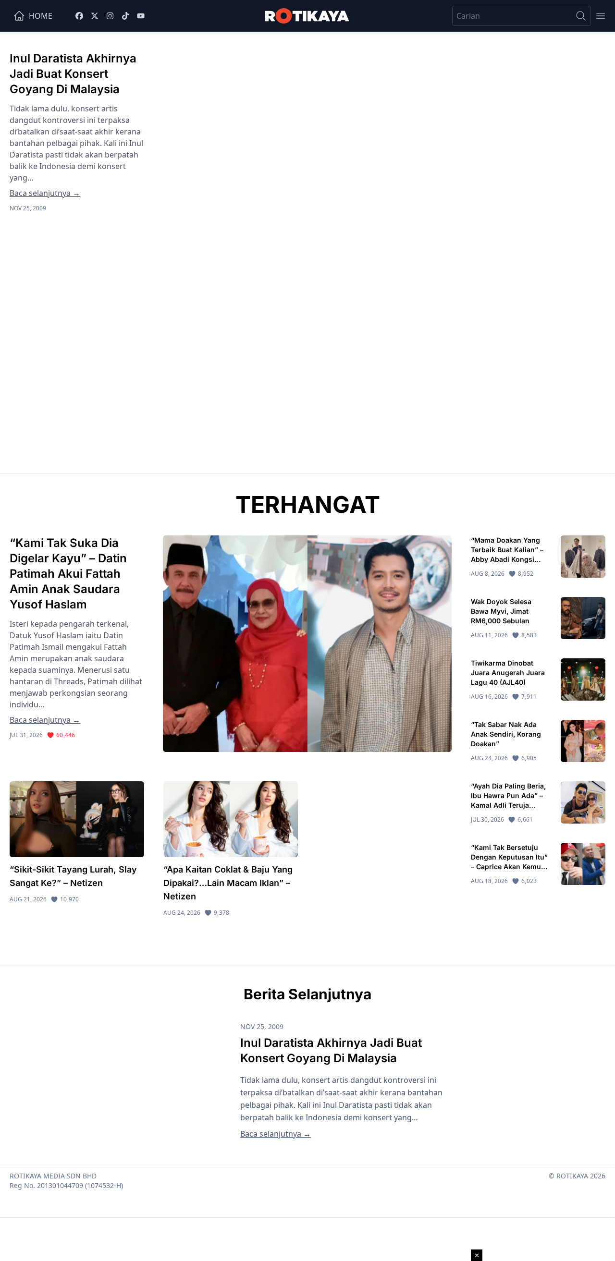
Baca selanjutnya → (45, 193)
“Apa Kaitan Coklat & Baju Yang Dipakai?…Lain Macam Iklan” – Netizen (228, 882)
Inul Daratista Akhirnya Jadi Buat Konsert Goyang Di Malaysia (73, 73)
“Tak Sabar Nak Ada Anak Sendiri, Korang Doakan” (506, 734)
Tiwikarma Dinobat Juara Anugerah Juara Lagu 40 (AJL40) (508, 672)
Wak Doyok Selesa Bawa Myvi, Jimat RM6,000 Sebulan (501, 611)
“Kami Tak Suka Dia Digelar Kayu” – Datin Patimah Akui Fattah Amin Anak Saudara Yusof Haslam (68, 573)
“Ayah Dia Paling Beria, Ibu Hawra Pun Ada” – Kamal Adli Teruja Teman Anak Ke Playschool (508, 805)
